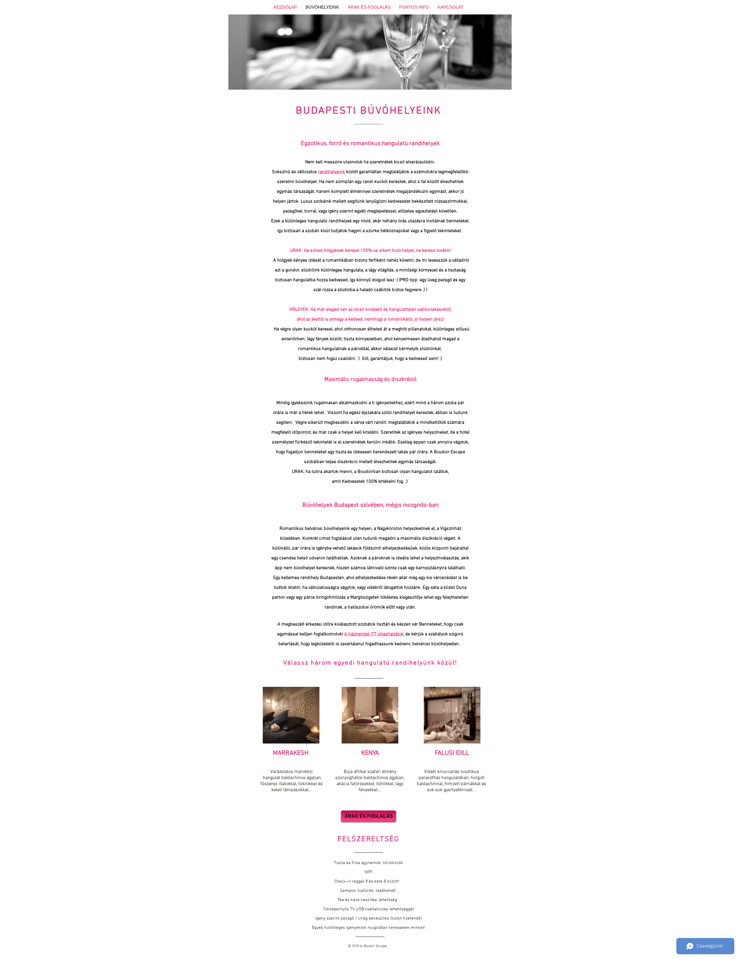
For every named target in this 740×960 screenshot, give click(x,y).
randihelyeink (331, 172)
